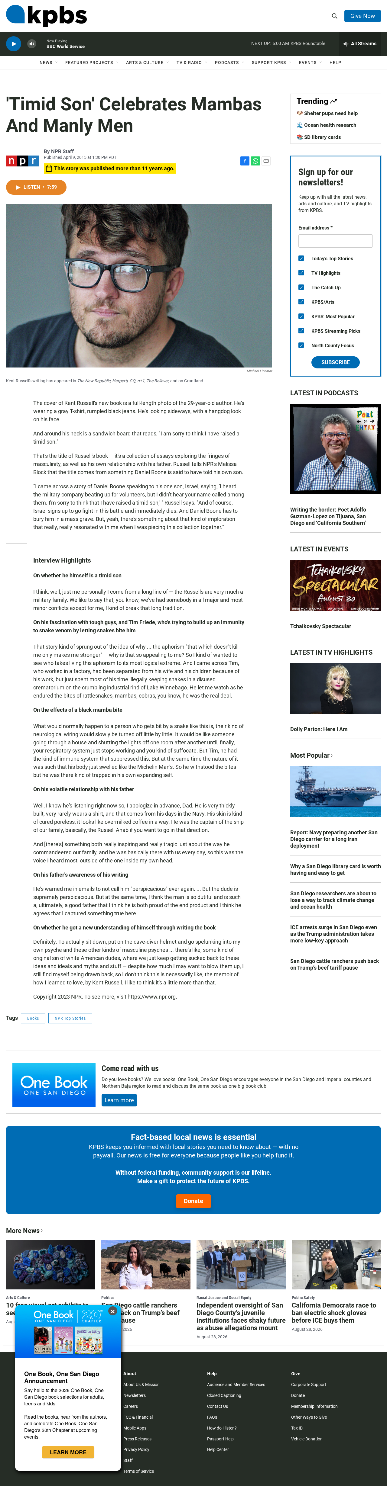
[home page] (46, 16)
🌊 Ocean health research (326, 125)
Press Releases (137, 1438)
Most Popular (310, 755)
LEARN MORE (68, 1452)
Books (33, 1018)
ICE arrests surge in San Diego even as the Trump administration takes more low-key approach (333, 934)
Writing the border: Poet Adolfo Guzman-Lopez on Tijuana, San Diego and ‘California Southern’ (328, 516)
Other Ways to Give (309, 1417)
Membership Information (314, 1406)
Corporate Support (308, 1384)
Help (335, 62)
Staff (128, 1460)
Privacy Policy (136, 1449)
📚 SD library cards (319, 137)
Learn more (119, 1100)
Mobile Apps (134, 1428)
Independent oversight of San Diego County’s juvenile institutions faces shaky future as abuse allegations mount (241, 1316)
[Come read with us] (54, 1085)
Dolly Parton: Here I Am (319, 729)
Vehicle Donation (307, 1438)
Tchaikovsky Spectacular (320, 626)
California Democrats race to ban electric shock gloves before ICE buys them (334, 1312)
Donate (193, 1201)
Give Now (362, 15)
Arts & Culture (145, 62)
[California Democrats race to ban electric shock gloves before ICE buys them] (336, 1264)
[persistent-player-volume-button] (32, 44)
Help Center (218, 1449)
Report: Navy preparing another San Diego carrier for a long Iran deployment (334, 839)
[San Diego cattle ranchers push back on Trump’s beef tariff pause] (145, 1264)
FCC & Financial (138, 1417)
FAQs (212, 1417)
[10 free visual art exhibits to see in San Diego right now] (50, 1264)
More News (23, 1230)
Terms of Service (138, 1471)
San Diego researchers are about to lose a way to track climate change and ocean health (333, 900)
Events (308, 62)
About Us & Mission (141, 1384)
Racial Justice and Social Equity (224, 1297)
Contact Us (217, 1406)
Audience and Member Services (236, 1384)
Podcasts (227, 62)
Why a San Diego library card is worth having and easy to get (335, 869)
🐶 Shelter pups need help (327, 113)
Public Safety (303, 1297)
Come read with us (130, 1068)
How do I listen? (222, 1428)
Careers (130, 1406)
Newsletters (134, 1395)
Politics (107, 1297)
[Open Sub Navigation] (56, 62)
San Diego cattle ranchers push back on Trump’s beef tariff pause (334, 964)
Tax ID (297, 1428)
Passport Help (220, 1438)
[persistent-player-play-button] (13, 44)
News (46, 62)
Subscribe (335, 362)
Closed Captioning (224, 1395)
